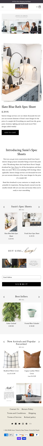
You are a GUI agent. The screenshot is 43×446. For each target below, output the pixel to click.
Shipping (32, 413)
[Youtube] (19, 424)
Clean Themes (24, 430)
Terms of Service (14, 417)
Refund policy (30, 417)
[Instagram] (23, 424)
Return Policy (27, 409)
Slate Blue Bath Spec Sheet (19, 106)
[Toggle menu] (2, 6)
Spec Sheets (15, 167)
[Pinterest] (26, 424)
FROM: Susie (11, 430)
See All (21, 210)
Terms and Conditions (16, 413)
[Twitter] (12, 424)
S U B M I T (21, 284)
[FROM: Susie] (22, 6)
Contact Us (14, 409)
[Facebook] (16, 424)
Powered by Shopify (34, 430)
